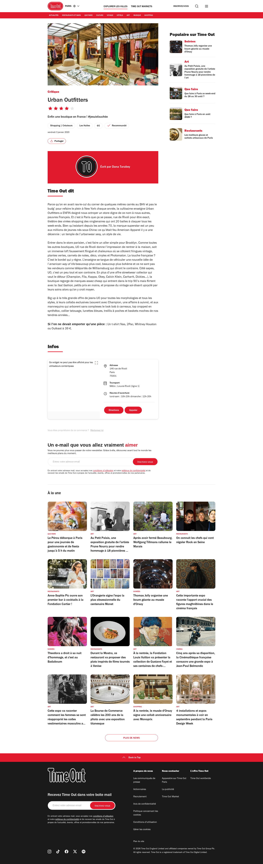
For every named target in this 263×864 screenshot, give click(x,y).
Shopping (148, 15)
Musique (137, 15)
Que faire (88, 15)
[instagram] (49, 851)
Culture (99, 15)
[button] (96, 363)
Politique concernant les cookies (145, 813)
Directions (114, 410)
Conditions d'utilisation (145, 822)
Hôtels (120, 15)
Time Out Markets (141, 6)
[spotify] (83, 851)
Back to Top (134, 758)
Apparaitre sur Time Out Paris (174, 780)
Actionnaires (139, 789)
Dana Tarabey (121, 167)
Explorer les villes (115, 6)
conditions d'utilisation (103, 471)
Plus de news (131, 738)
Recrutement (140, 797)
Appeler (133, 410)
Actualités (53, 15)
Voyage (110, 15)
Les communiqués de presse (144, 780)
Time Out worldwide (200, 778)
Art (128, 15)
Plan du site (138, 842)
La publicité (168, 789)
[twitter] (75, 851)
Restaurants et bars (71, 15)
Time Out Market (170, 797)
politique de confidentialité (133, 471)
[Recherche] (197, 6)
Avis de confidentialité (144, 804)
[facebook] (66, 851)
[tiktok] (58, 851)
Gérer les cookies (142, 829)
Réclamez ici (96, 430)
